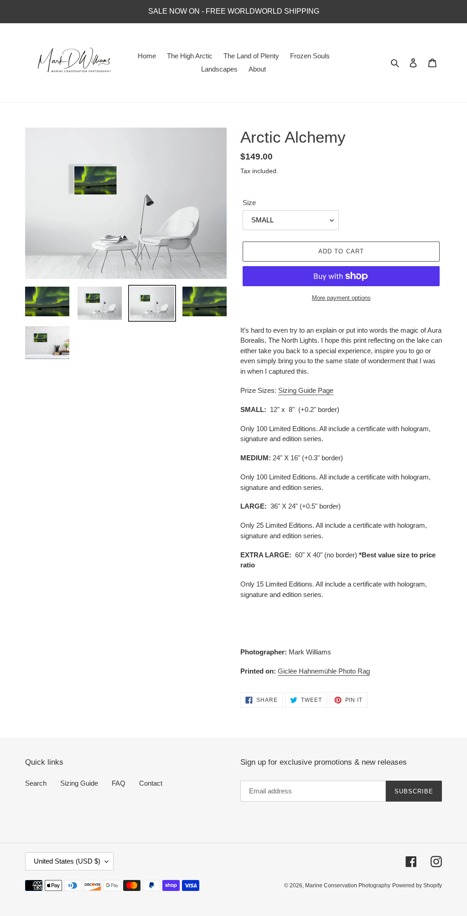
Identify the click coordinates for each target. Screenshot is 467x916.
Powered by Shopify (417, 885)
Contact (150, 783)
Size (249, 202)
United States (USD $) (67, 861)
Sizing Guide (79, 783)
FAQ (118, 783)
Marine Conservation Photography (347, 885)
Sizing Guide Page (305, 390)
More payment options (341, 297)
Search (36, 783)
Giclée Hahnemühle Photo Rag (324, 671)
